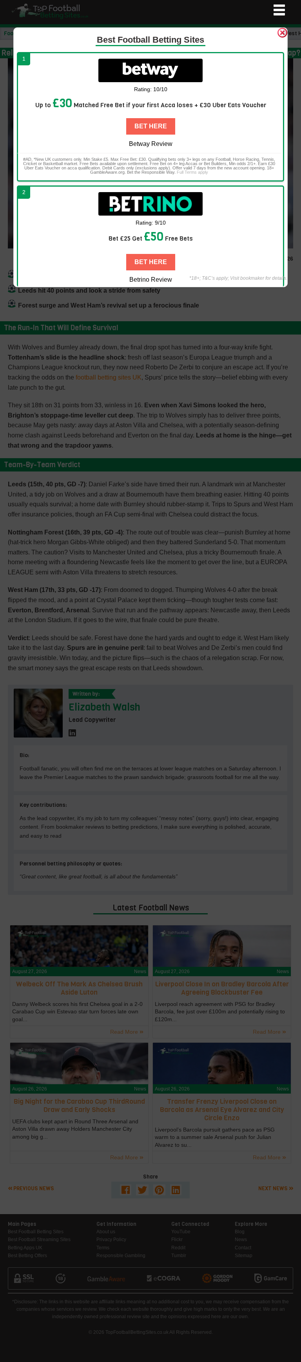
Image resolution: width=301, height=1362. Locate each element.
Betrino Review (150, 279)
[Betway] (150, 70)
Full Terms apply (192, 172)
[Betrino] (150, 204)
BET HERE (150, 126)
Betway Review (150, 143)
